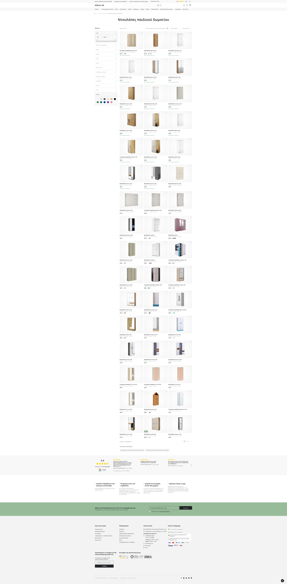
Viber (146, 547)
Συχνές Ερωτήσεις (123, 538)
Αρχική (95, 13)
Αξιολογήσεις (98, 538)
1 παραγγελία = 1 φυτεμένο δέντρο (103, 535)
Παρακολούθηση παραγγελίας (126, 533)
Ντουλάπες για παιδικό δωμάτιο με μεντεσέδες (132, 450)
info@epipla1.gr (149, 543)
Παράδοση (121, 529)
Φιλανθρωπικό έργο (100, 531)
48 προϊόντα (186, 28)
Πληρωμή (121, 531)
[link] (181, 441)
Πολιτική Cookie (132, 578)
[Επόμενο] (190, 441)
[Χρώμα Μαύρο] (115, 99)
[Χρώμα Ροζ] (111, 102)
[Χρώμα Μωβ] (108, 102)
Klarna (120, 540)
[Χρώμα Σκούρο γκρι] (104, 99)
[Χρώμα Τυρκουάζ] (101, 102)
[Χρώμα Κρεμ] (108, 99)
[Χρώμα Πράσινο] (97, 102)
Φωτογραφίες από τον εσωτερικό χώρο (155, 28)
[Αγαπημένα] (187, 5)
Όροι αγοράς (123, 578)
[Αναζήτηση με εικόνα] (158, 5)
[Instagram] (184, 578)
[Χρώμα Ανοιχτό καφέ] (111, 99)
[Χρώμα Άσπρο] (97, 99)
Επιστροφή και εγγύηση (125, 535)
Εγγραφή (185, 508)
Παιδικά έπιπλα (102, 13)
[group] (123, 464)
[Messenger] (189, 578)
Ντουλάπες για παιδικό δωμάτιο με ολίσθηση (157, 450)
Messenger (148, 545)
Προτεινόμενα (174, 28)
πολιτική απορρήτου (165, 511)
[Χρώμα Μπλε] (104, 102)
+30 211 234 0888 (149, 537)
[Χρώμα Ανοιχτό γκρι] (101, 99)
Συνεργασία (98, 533)
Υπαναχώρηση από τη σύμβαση (127, 542)
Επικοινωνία (98, 540)
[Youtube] (187, 578)
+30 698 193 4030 (149, 535)
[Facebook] (182, 578)
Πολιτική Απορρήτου (114, 578)
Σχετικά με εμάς (98, 529)
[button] (184, 5)
